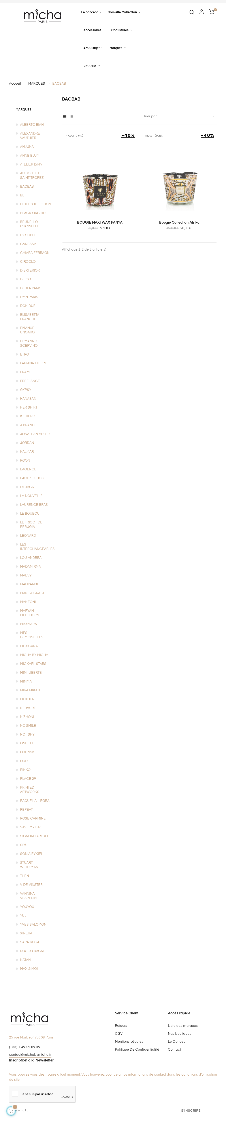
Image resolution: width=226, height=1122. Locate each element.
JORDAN (27, 443)
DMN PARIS (29, 297)
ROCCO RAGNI (32, 951)
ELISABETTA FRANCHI (29, 317)
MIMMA (26, 681)
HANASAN (28, 398)
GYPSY (25, 390)
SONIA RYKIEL (31, 854)
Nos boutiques (179, 1033)
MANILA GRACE (32, 593)
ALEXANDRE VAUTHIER (30, 136)
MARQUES (23, 109)
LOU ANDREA (30, 557)
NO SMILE (28, 725)
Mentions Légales (129, 1041)
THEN (24, 876)
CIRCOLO (28, 261)
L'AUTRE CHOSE (33, 478)
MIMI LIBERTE (31, 672)
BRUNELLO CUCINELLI (29, 224)
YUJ (23, 915)
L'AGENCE (28, 469)
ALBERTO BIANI (32, 124)
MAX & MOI (29, 968)
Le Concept (177, 1041)
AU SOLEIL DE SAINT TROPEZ (32, 175)
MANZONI (28, 602)
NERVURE (28, 708)
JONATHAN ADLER (35, 434)
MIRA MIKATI (30, 690)
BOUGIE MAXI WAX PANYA (99, 222)
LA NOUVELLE (31, 496)
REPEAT (26, 809)
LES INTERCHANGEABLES (35, 547)
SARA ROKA (29, 942)
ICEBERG (27, 416)
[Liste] (71, 116)
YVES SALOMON (33, 924)
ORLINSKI (28, 752)
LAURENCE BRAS (34, 504)
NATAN (25, 960)
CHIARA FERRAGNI (35, 253)
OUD (24, 761)
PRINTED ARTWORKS (29, 790)
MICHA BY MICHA (34, 655)
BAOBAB (27, 186)
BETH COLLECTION (35, 204)
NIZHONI (27, 717)
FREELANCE (30, 381)
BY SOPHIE (29, 235)
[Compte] (202, 12)
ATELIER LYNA (31, 164)
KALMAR (27, 451)
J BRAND (27, 425)
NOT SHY (27, 734)
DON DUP (28, 306)
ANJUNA (27, 146)
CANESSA (28, 244)
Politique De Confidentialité (137, 1049)
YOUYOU (27, 907)
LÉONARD (28, 535)
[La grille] (65, 116)
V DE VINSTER (31, 884)
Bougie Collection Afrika (179, 222)
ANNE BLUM (30, 155)
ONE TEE (27, 743)
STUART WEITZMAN (29, 865)
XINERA (26, 933)
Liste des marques (183, 1025)
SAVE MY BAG (31, 827)
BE (22, 195)
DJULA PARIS (30, 288)
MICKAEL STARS (33, 664)
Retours (121, 1025)
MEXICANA (29, 646)
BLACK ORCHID (32, 213)
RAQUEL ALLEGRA (34, 801)
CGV (118, 1033)
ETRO (24, 354)
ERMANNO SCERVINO (29, 343)
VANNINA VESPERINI (29, 896)
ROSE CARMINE (33, 818)
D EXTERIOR (30, 270)
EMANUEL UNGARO (28, 330)
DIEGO (25, 279)
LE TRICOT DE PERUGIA (31, 525)
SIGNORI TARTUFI (34, 836)
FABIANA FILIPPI (33, 363)
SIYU (24, 845)
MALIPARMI (29, 584)
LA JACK (27, 487)
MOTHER (27, 699)
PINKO (25, 770)
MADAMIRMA (30, 566)
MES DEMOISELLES (31, 635)
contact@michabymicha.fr (30, 1054)
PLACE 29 (28, 778)
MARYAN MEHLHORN (29, 613)
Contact (174, 1049)
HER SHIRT (28, 407)
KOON (25, 460)
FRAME (26, 372)
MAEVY (26, 575)
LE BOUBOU (30, 513)
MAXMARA (28, 624)
